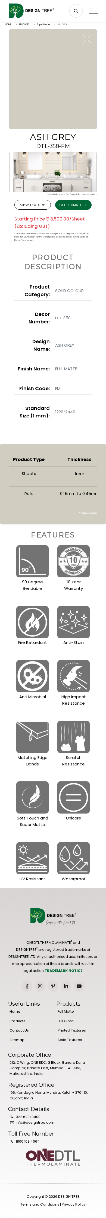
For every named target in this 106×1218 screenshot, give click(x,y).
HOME (8, 24)
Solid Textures (70, 1039)
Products (17, 1020)
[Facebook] (26, 986)
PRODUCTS (24, 24)
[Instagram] (40, 986)
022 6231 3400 (28, 1116)
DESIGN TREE (68, 1196)
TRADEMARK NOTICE (63, 970)
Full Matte (66, 1011)
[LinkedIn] (66, 986)
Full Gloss (66, 1020)
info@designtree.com (35, 1122)
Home (15, 1011)
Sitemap (17, 1039)
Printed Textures (72, 1030)
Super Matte (43, 24)
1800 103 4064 (28, 1141)
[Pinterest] (53, 986)
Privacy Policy (74, 1204)
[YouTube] (79, 986)
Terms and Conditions (39, 1204)
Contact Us (19, 1030)
